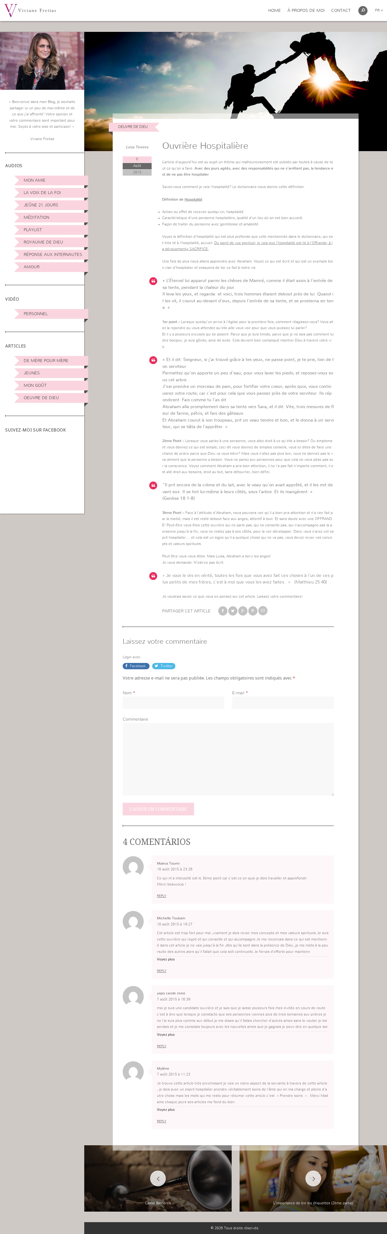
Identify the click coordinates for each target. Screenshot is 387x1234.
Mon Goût (35, 385)
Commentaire (135, 719)
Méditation (36, 217)
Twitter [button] (166, 666)
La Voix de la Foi (42, 193)
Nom (127, 693)
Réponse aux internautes (53, 254)
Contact (341, 10)
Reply (161, 895)
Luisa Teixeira (137, 147)
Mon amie (35, 180)
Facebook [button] (138, 666)
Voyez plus (166, 959)
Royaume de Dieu (43, 242)
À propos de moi (306, 10)
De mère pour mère (46, 361)
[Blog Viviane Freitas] (30, 10)
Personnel (36, 314)
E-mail (238, 693)
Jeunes (32, 373)
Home (274, 10)
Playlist (33, 230)
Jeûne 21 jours (41, 205)
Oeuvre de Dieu (41, 398)
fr (378, 10)
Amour (31, 267)
